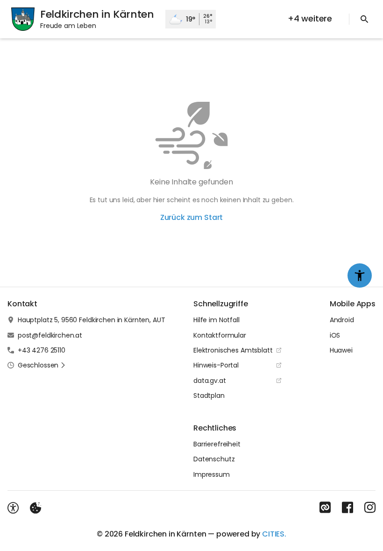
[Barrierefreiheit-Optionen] (13, 508)
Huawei (341, 350)
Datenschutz (213, 459)
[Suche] (364, 19)
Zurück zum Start (191, 217)
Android (342, 320)
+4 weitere (310, 18)
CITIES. (274, 534)
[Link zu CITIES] (325, 507)
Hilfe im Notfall (216, 320)
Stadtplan (209, 395)
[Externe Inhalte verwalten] (35, 508)
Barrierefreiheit (217, 444)
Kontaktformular (219, 335)
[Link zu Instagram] (370, 507)
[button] (42, 365)
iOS (335, 335)
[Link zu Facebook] (347, 507)
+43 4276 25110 (41, 350)
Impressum (211, 474)
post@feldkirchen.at (50, 335)
